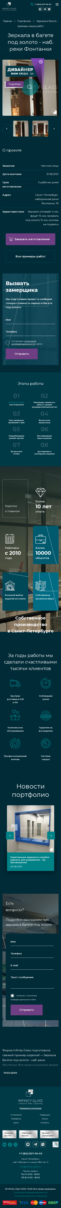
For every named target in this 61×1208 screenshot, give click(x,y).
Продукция (45, 1115)
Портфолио (16, 1119)
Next (54, 128)
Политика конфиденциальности (30, 1192)
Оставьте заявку (16, 402)
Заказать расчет (8, 1134)
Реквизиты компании (30, 1108)
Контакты (45, 1123)
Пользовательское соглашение (30, 1196)
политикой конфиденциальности (23, 342)
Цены (16, 1123)
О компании (16, 1115)
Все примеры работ (30, 256)
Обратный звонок (26, 1134)
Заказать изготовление (32, 239)
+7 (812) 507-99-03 (43, 4)
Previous (6, 128)
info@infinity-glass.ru (30, 1166)
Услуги (45, 1119)
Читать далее (10, 1072)
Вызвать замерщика (47, 1134)
